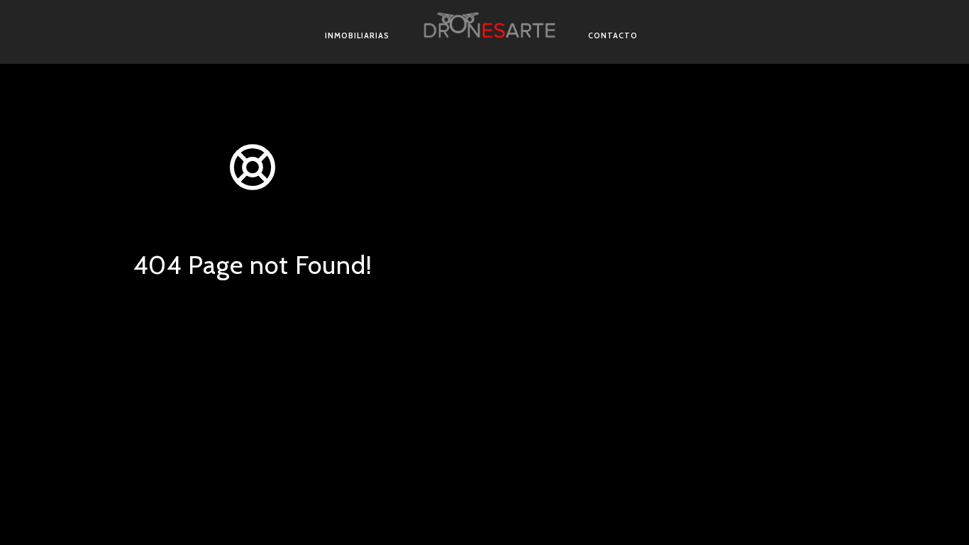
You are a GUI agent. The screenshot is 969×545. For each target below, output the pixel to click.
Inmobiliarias (357, 35)
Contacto (613, 35)
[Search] (323, 362)
